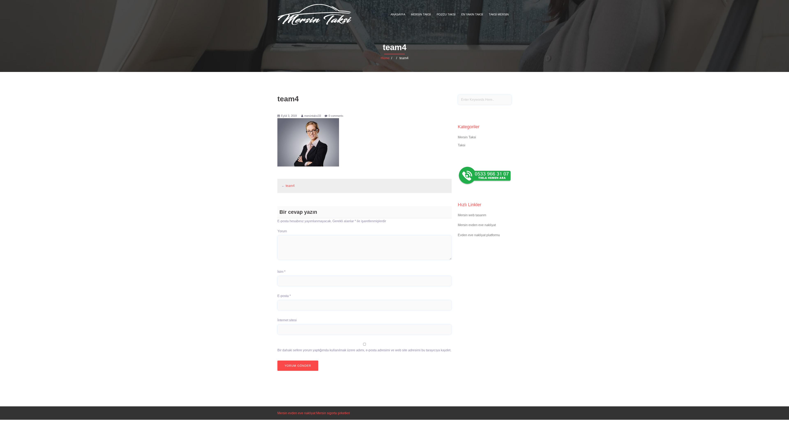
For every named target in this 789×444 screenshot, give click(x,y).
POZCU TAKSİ (446, 14)
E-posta (284, 296)
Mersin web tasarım (472, 215)
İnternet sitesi (287, 320)
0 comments (336, 115)
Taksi (461, 145)
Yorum (282, 231)
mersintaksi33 (312, 115)
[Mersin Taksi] (314, 14)
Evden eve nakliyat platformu (479, 235)
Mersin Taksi (467, 137)
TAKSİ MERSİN (499, 14)
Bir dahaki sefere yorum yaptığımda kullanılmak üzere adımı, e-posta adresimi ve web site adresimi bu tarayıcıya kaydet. (364, 350)
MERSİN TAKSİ (421, 14)
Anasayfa (398, 14)
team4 (290, 185)
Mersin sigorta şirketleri (333, 413)
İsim (281, 271)
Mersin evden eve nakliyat (477, 225)
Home (385, 58)
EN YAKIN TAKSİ (472, 14)
